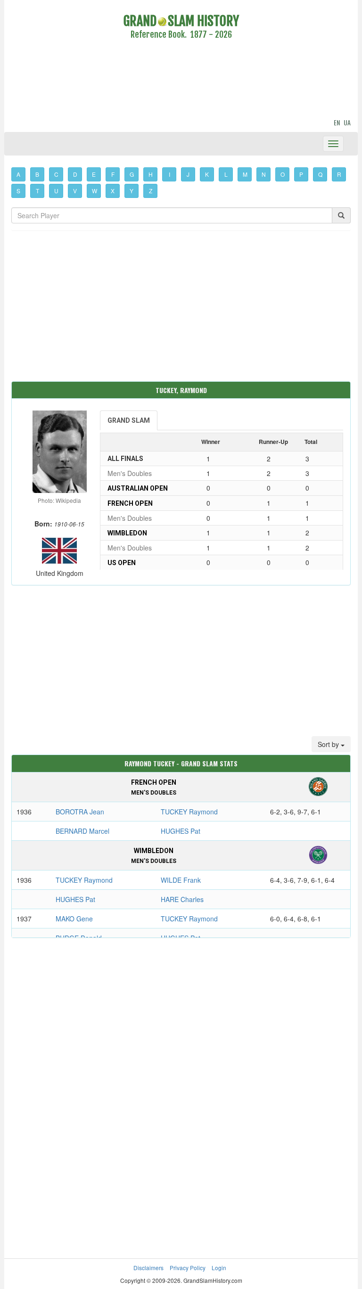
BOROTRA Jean (80, 811)
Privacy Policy (188, 1268)
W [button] (94, 191)
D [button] (75, 174)
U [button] (56, 191)
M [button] (245, 174)
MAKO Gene (74, 918)
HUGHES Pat (180, 831)
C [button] (56, 174)
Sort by (329, 744)
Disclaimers (148, 1268)
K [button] (207, 174)
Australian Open (137, 488)
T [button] (37, 191)
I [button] (169, 174)
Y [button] (131, 191)
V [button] (75, 191)
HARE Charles (182, 899)
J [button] (188, 174)
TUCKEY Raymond (189, 811)
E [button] (94, 174)
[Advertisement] (181, 80)
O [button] (282, 174)
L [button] (226, 174)
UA (347, 122)
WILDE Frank (181, 880)
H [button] (150, 174)
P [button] (301, 174)
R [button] (339, 174)
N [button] (264, 174)
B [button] (37, 174)
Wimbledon (127, 533)
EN (337, 122)
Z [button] (150, 191)
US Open (121, 563)
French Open (130, 503)
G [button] (132, 174)
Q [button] (320, 174)
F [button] (113, 174)
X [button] (113, 191)
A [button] (18, 174)
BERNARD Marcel (82, 831)
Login (219, 1268)
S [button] (18, 191)
